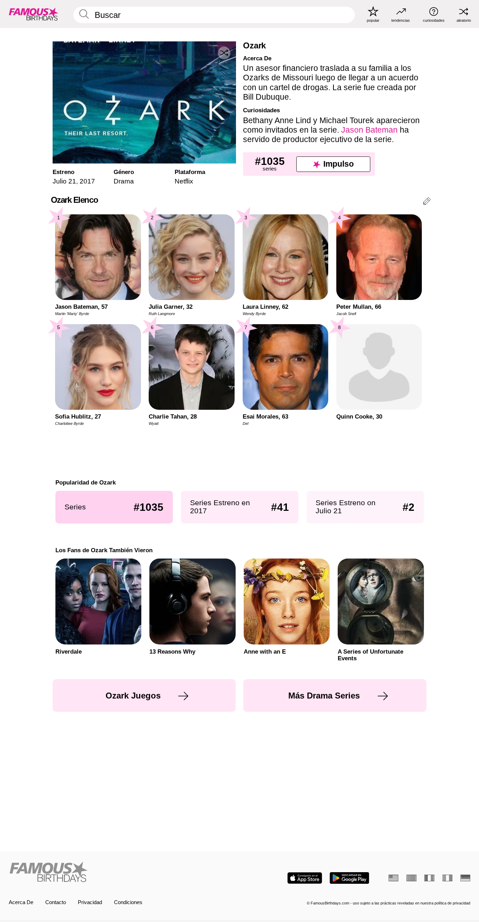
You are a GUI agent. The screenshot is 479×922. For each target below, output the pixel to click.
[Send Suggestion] (427, 202)
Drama (124, 181)
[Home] (122, 872)
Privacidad (90, 902)
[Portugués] (411, 878)
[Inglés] (393, 878)
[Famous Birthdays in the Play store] (349, 878)
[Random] (224, 53)
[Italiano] (447, 878)
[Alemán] (465, 878)
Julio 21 (64, 181)
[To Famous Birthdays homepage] (33, 14)
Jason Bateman (369, 129)
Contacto (55, 902)
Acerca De (21, 902)
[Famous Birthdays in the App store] (304, 878)
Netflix (184, 181)
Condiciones (128, 902)
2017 (87, 181)
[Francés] (429, 878)
